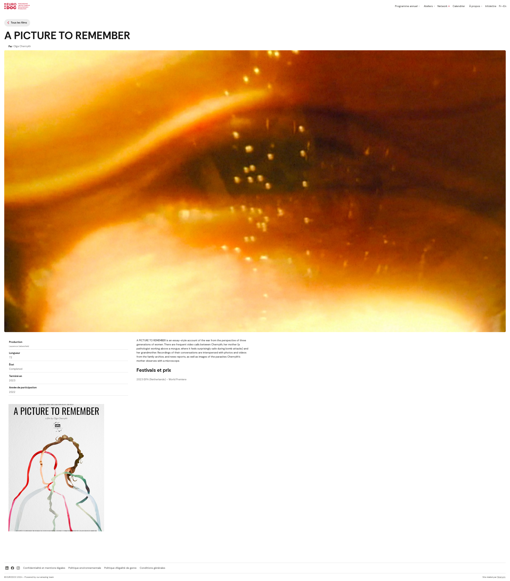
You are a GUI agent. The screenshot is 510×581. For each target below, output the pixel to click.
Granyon (501, 577)
